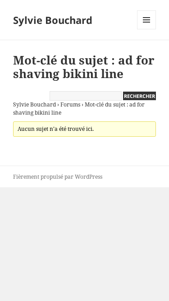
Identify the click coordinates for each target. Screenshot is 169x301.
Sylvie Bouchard (52, 20)
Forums (70, 104)
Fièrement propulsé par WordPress (57, 177)
